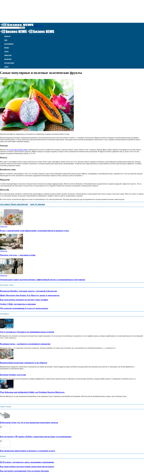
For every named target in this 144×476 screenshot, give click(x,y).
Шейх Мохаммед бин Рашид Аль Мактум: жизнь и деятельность (29, 295)
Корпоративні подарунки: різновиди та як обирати (23, 363)
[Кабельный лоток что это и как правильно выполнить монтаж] (5, 418)
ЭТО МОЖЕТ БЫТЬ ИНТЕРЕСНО (14, 204)
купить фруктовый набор (18, 150)
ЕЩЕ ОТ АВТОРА (37, 204)
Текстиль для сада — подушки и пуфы (17, 255)
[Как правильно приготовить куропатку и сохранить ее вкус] (5, 447)
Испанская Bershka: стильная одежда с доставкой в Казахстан (28, 291)
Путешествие (9, 63)
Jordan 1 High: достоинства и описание (18, 304)
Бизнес (6, 47)
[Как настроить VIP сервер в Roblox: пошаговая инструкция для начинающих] (5, 432)
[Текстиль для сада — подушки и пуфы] (11, 249)
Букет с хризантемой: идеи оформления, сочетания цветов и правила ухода (34, 230)
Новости (7, 36)
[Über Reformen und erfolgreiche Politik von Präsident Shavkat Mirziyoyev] (6, 388)
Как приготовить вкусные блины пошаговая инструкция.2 (27, 466)
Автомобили (8, 44)
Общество (7, 55)
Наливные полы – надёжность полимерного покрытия (25, 344)
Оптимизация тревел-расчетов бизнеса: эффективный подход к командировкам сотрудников (42, 279)
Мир (5, 40)
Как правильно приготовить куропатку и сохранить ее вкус (27, 451)
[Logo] (13, 33)
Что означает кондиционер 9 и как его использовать (24, 308)
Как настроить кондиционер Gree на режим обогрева (24, 471)
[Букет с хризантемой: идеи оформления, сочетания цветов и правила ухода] (11, 224)
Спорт (6, 67)
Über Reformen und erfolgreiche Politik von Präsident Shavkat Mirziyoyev (32, 392)
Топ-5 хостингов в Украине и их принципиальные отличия (27, 332)
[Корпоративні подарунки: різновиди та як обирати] (6, 358)
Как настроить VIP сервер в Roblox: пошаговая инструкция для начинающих (35, 436)
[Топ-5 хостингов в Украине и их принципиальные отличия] (6, 328)
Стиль (6, 51)
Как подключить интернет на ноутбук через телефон (24, 300)
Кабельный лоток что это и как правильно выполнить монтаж (29, 422)
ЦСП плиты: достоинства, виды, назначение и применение (27, 462)
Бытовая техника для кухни (13, 375)
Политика (7, 59)
